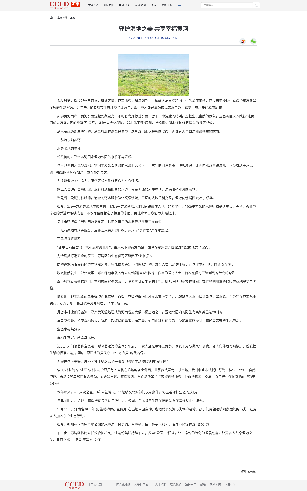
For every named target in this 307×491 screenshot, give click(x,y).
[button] (179, 5)
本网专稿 (93, 5)
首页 (52, 17)
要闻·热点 (124, 5)
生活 (153, 5)
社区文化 (109, 5)
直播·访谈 (140, 5)
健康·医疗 (166, 5)
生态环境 (62, 17)
